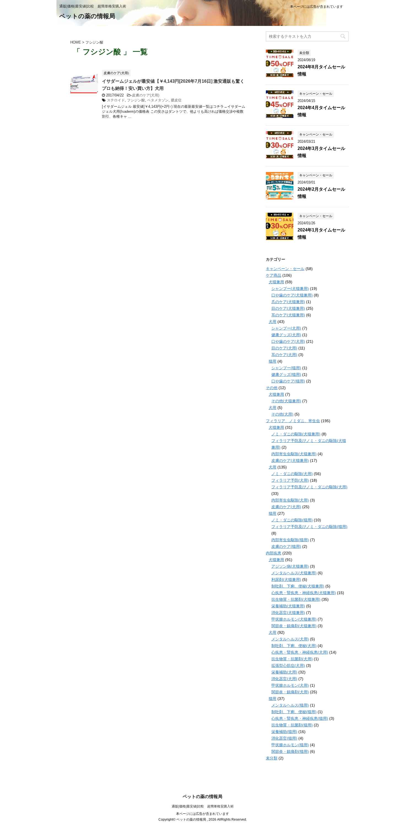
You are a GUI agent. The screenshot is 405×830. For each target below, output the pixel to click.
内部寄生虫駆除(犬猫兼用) (294, 454)
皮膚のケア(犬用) (145, 95)
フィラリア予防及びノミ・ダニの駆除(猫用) (309, 526)
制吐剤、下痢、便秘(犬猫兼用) (297, 586)
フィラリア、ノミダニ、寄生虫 (293, 421)
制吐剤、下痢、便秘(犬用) (294, 645)
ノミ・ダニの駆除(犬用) (292, 473)
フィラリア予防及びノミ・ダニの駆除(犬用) (309, 487)
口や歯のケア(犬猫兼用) (292, 295)
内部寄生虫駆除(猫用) (290, 540)
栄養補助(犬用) (284, 672)
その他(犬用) (282, 414)
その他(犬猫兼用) (286, 401)
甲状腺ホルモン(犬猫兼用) (294, 619)
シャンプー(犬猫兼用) (290, 288)
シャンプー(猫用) (286, 368)
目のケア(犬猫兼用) (288, 308)
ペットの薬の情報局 (87, 16)
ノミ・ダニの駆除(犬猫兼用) (295, 434)
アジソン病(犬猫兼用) (290, 566)
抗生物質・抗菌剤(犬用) (292, 659)
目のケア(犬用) (284, 348)
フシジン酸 (136, 100)
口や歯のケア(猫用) (288, 381)
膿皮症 (176, 100)
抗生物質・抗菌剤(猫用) (292, 725)
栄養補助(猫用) (284, 731)
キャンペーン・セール (285, 268)
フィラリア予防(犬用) (290, 480)
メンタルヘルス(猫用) (290, 705)
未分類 (271, 758)
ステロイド (116, 100)
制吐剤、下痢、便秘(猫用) (294, 712)
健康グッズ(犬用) (286, 335)
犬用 (272, 321)
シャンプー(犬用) (286, 328)
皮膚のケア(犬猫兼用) (290, 460)
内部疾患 (273, 553)
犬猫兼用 (276, 282)
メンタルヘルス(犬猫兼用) (294, 573)
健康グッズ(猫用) (286, 374)
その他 (271, 388)
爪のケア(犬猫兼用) (288, 302)
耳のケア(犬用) (284, 354)
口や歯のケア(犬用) (288, 341)
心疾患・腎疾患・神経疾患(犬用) (299, 652)
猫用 (272, 361)
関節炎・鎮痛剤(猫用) (290, 751)
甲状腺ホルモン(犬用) (290, 685)
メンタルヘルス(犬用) (290, 639)
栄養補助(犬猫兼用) (288, 606)
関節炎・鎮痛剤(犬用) (290, 692)
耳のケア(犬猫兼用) (288, 315)
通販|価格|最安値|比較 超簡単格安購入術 (203, 806)
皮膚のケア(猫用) (286, 546)
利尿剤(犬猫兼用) (286, 579)
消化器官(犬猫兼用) (288, 612)
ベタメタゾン (158, 100)
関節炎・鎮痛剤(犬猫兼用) (294, 626)
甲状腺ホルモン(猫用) (290, 745)
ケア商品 (273, 275)
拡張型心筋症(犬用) (288, 665)
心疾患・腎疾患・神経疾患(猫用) (299, 718)
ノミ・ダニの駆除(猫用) (292, 520)
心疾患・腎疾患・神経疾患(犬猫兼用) (303, 593)
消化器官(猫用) (284, 738)
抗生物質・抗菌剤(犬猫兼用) (295, 599)
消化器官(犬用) (284, 679)
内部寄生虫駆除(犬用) (290, 500)
